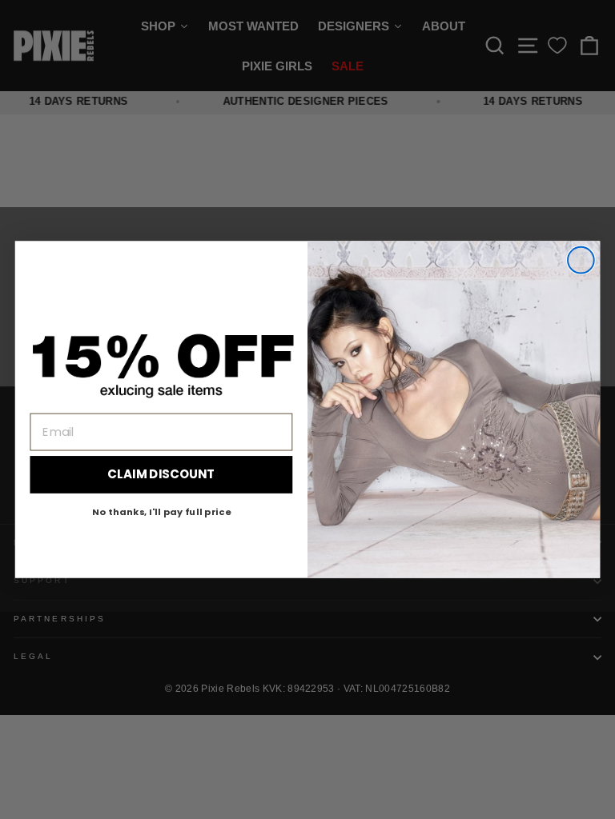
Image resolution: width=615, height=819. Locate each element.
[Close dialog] (581, 260)
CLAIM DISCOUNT (161, 474)
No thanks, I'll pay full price (161, 511)
